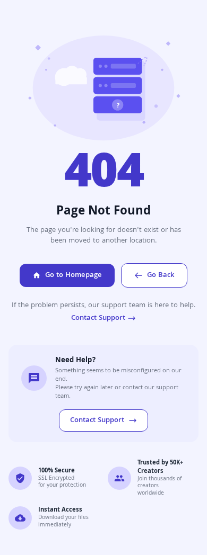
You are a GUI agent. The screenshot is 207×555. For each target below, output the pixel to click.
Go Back (160, 275)
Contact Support (98, 318)
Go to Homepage (73, 275)
